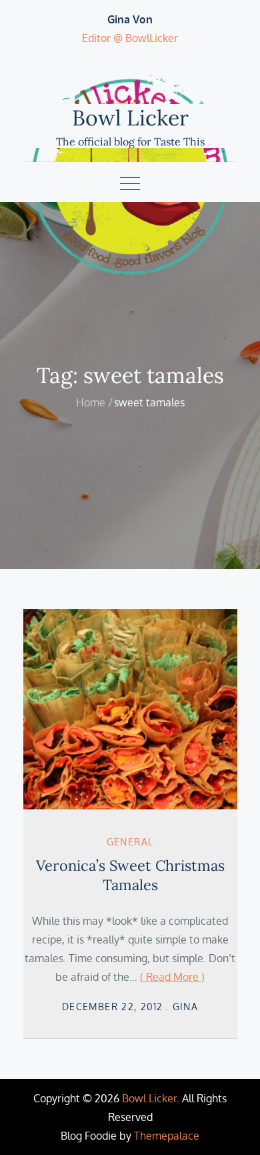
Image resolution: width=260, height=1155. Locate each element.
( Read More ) (172, 977)
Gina (186, 1006)
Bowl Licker (130, 117)
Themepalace (166, 1135)
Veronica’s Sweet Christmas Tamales (130, 875)
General (130, 841)
